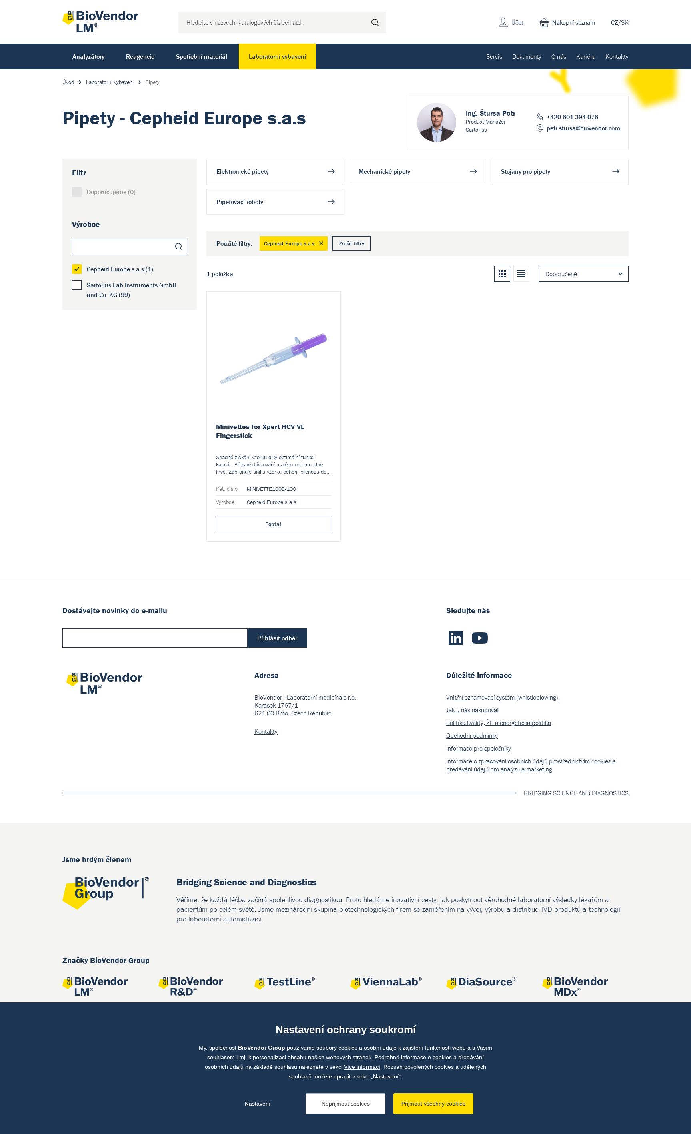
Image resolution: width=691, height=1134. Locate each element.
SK (625, 22)
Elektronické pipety (242, 171)
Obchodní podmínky (472, 735)
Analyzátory (88, 56)
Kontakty (617, 56)
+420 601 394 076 (572, 117)
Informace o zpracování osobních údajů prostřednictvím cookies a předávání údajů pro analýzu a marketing (531, 765)
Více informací (362, 1067)
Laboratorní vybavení (277, 56)
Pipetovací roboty (239, 202)
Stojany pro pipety (525, 171)
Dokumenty (526, 56)
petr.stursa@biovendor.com (583, 128)
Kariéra (585, 56)
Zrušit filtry (351, 243)
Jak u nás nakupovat (472, 710)
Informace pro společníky (478, 748)
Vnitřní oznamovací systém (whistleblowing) (502, 697)
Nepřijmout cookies (346, 1103)
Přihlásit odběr (277, 638)
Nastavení (257, 1103)
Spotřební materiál (201, 56)
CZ (614, 22)
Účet (517, 22)
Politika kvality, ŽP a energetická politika (498, 723)
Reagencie (140, 56)
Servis (494, 56)
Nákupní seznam (573, 22)
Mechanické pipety (384, 171)
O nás (558, 56)
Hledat (375, 22)
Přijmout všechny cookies (433, 1103)
